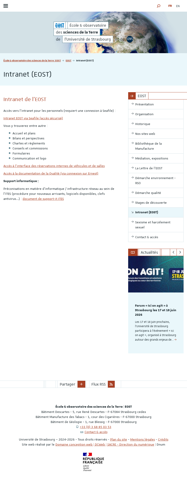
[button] (158, 6)
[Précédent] (173, 252)
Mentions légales (142, 439)
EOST (68, 60)
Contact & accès (96, 432)
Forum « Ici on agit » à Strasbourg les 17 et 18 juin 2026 (155, 310)
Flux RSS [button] (98, 384)
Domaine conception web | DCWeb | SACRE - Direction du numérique (104, 444)
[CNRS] (130, 39)
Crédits (163, 439)
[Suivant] (180, 252)
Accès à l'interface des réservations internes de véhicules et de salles (54, 166)
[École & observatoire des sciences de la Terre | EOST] (60, 25)
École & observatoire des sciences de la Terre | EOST (32, 60)
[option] (156, 304)
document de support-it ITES (43, 199)
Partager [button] (67, 384)
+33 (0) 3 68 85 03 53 (95, 427)
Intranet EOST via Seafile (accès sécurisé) (33, 118)
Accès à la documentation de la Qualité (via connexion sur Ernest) (50, 173)
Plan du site (118, 439)
